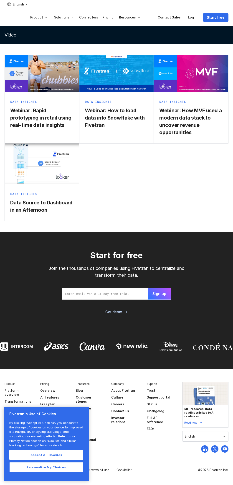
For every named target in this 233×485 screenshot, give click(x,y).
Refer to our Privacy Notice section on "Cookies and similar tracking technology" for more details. (42, 440)
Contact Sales (169, 17)
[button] (17, 4)
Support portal (158, 397)
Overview (47, 390)
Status (152, 404)
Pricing (108, 17)
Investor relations (118, 420)
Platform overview (12, 392)
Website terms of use (93, 470)
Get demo (113, 312)
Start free (216, 17)
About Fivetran (123, 390)
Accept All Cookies (46, 455)
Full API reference (155, 420)
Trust (151, 390)
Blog (79, 390)
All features (49, 397)
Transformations (18, 401)
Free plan (47, 404)
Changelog (155, 411)
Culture (117, 397)
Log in (193, 17)
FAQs (150, 429)
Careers (117, 404)
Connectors (88, 17)
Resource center (83, 410)
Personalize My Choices (46, 467)
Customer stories (83, 399)
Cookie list (124, 470)
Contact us (120, 411)
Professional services (86, 442)
